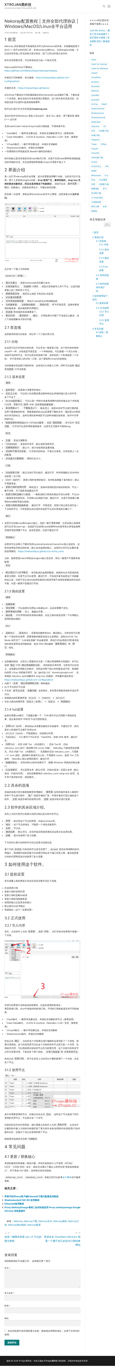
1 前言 (95, 232)
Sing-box (95, 126)
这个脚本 (66, 1177)
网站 (6, 1318)
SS (104, 126)
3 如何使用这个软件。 (100, 297)
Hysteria (95, 82)
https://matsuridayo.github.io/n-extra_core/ (41, 551)
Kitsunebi (95, 86)
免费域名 (95, 188)
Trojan (94, 144)
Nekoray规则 (60, 1221)
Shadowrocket (97, 108)
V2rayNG (95, 153)
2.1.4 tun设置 (103, 268)
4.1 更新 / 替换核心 (102, 334)
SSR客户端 (103, 131)
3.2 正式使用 (102, 308)
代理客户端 (104, 184)
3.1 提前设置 (102, 303)
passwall (95, 99)
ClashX (94, 73)
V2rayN (94, 148)
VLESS (94, 162)
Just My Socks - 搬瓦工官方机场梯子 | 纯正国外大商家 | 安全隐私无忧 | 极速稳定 (100, 37)
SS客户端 (95, 135)
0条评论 (45, 33)
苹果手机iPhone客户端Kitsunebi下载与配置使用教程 (31, 1196)
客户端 (37, 33)
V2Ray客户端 (97, 157)
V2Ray (103, 144)
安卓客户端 (96, 193)
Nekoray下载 (30, 1221)
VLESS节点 (96, 166)
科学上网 (95, 206)
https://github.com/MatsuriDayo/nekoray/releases (30, 70)
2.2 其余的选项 (102, 277)
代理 (93, 184)
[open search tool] (104, 6)
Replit (104, 104)
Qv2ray (94, 104)
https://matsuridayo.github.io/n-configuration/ (28, 679)
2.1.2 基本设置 (104, 251)
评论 (7, 1268)
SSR (93, 131)
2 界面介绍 (98, 237)
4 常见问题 (98, 328)
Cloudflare (96, 77)
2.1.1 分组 (103, 244)
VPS (107, 166)
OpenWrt (95, 95)
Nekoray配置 (34, 1224)
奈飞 (105, 188)
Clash (93, 59)
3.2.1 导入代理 (104, 313)
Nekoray (18, 1221)
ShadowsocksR (98, 117)
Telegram (95, 139)
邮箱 (7, 1306)
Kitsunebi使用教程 (14, 1203)
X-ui (106, 175)
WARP (94, 171)
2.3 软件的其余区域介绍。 (102, 287)
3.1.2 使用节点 (104, 322)
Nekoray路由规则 (17, 1224)
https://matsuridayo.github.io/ (34, 88)
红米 (105, 206)
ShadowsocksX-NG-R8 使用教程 (21, 1200)
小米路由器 (96, 202)
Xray (93, 180)
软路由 (94, 211)
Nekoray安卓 (45, 1221)
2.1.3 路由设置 (104, 260)
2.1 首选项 (101, 241)
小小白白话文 (97, 197)
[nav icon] (109, 6)
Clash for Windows (99, 68)
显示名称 (9, 1293)
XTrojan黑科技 (17, 5)
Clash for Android (99, 64)
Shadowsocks (97, 113)
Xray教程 (103, 180)
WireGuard (96, 175)
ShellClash (96, 122)
